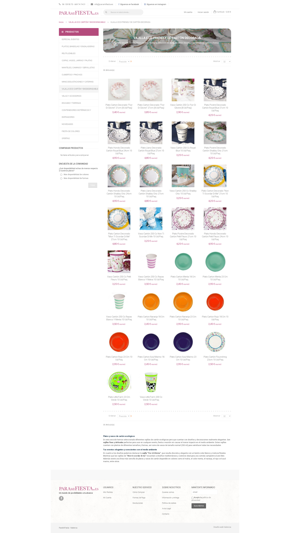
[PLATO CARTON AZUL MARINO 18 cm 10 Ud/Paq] (151, 332)
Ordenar (112, 61)
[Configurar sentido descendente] (131, 61)
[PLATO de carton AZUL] (119, 123)
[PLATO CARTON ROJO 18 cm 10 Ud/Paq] (215, 292)
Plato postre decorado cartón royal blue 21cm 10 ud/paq (215, 108)
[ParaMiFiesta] (79, 13)
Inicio (61, 22)
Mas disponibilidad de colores (76, 174)
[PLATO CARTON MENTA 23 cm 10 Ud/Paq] (215, 252)
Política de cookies (169, 503)
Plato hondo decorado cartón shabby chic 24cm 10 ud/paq (119, 194)
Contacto (165, 514)
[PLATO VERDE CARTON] (215, 123)
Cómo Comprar (139, 492)
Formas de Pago (139, 498)
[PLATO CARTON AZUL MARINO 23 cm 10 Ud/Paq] (183, 332)
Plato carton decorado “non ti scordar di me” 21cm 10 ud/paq (215, 194)
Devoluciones (138, 503)
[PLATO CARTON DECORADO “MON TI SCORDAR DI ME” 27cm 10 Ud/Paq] (119, 209)
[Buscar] (106, 12)
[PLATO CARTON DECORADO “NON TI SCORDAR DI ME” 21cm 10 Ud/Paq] (215, 166)
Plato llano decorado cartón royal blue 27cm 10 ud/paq (151, 151)
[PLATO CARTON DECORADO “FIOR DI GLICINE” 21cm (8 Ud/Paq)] (119, 80)
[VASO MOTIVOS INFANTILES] (151, 372)
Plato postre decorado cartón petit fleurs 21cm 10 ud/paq (183, 236)
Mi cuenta (188, 12)
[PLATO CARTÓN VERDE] (151, 166)
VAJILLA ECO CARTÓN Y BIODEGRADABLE (87, 22)
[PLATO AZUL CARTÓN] (151, 123)
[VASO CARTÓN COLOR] (183, 123)
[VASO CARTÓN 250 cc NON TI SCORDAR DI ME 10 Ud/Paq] (151, 209)
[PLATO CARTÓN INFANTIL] (119, 372)
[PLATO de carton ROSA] (183, 209)
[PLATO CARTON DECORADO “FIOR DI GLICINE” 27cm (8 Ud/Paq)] (151, 80)
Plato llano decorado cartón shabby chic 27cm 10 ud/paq (151, 194)
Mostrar (216, 61)
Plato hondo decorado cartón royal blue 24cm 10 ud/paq (119, 151)
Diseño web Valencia (222, 527)
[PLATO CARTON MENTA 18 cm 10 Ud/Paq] (183, 252)
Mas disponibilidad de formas (76, 178)
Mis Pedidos (108, 492)
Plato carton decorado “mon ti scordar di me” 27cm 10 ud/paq (119, 236)
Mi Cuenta (107, 498)
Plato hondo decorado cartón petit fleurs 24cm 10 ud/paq (215, 236)
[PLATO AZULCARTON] (215, 80)
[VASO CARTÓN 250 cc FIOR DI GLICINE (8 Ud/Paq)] (183, 80)
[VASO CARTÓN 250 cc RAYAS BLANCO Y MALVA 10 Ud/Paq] (151, 252)
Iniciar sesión (203, 12)
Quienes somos (168, 492)
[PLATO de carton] (119, 166)
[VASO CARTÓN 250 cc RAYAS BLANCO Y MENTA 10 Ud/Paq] (119, 292)
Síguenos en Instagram (156, 4)
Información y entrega (170, 498)
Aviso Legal (166, 508)
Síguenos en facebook (129, 4)
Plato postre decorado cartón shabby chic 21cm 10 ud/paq (215, 151)
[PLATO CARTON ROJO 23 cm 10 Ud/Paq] (119, 332)
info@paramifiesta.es (103, 4)
